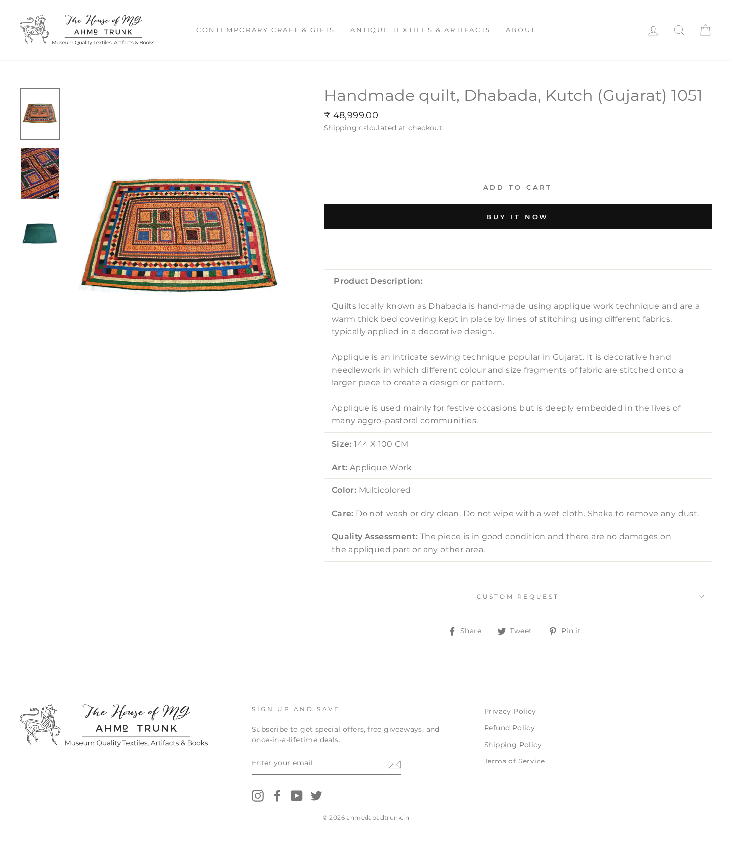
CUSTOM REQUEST (518, 596)
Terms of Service (514, 761)
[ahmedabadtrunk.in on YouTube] (297, 796)
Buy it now (518, 217)
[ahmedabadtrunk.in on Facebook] (277, 796)
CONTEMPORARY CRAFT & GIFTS (265, 30)
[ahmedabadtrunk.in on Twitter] (316, 796)
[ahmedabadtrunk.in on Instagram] (258, 796)
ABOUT (521, 30)
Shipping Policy (513, 745)
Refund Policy (509, 728)
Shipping (340, 128)
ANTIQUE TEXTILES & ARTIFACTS (420, 30)
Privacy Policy (510, 711)
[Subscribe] (394, 764)
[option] (178, 236)
